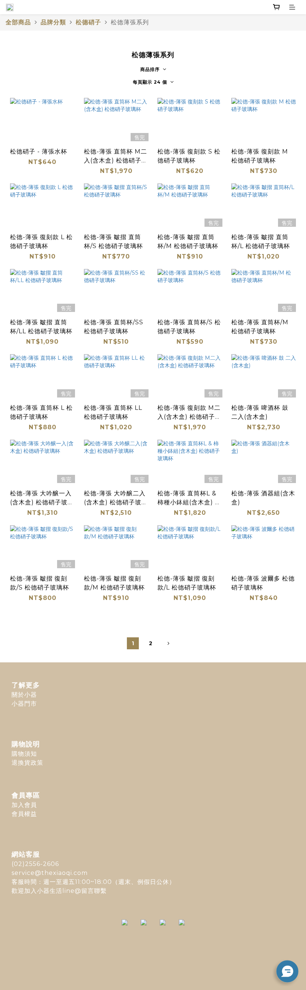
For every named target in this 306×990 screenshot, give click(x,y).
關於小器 (24, 694)
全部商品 (18, 22)
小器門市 (24, 703)
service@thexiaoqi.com (50, 872)
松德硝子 (88, 22)
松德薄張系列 (130, 22)
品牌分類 (53, 22)
